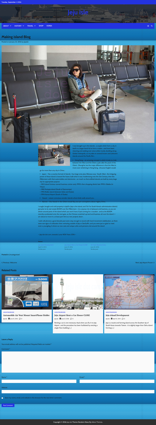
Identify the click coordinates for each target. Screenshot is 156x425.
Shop (41, 26)
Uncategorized (14, 255)
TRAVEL (30, 26)
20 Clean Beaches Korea (98, 245)
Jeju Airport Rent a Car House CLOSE (76, 245)
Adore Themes (97, 422)
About (6, 26)
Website (4, 388)
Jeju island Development (45, 245)
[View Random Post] (148, 26)
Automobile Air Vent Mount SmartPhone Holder (26, 315)
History (18, 26)
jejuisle (26, 42)
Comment (6, 349)
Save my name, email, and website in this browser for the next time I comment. (33, 398)
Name (4, 377)
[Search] (151, 26)
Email (82, 377)
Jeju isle (78, 12)
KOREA (49, 26)
